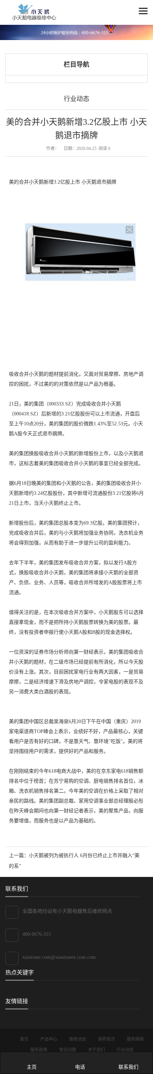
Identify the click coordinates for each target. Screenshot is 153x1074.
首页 (25, 1039)
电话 (80, 1067)
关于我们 (97, 1049)
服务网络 (135, 1039)
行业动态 (76, 98)
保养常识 (107, 1039)
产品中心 (49, 1039)
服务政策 (39, 1049)
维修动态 (78, 1039)
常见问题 (68, 1049)
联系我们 (128, 1067)
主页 (32, 1067)
